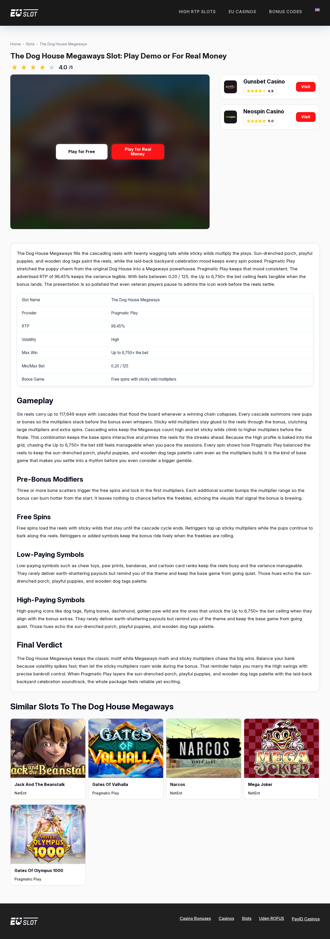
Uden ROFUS (271, 918)
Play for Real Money (138, 151)
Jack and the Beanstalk (39, 784)
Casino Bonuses (195, 918)
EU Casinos (242, 11)
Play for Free (81, 151)
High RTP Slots (197, 11)
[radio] (14, 67)
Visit (305, 86)
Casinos (226, 918)
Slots (30, 44)
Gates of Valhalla (110, 784)
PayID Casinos (306, 918)
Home (15, 44)
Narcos (177, 784)
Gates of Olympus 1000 (38, 870)
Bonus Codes (285, 11)
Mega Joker (260, 784)
